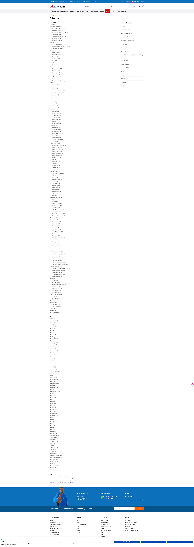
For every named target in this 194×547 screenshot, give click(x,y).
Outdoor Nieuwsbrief (106, 530)
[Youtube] (131, 497)
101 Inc (52, 318)
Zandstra (53, 469)
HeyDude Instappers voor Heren (61, 46)
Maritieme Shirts (57, 147)
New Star (53, 413)
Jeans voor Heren (57, 139)
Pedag (52, 417)
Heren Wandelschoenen (59, 30)
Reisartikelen (56, 230)
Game (53, 365)
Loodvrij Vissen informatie (59, 262)
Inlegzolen (55, 87)
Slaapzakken (56, 221)
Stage (122, 71)
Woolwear (54, 465)
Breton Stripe (56, 157)
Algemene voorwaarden (127, 33)
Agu (52, 324)
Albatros (53, 326)
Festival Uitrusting (57, 232)
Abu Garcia (54, 320)
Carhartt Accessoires (58, 213)
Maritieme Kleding (56, 143)
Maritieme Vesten (57, 151)
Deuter (53, 355)
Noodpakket (55, 248)
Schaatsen (55, 64)
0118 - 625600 (130, 528)
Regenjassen (56, 119)
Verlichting (54, 240)
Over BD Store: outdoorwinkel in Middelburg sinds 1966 (132, 56)
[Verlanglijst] (139, 6)
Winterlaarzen (56, 52)
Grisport (55, 103)
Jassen (54, 109)
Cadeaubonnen (56, 306)
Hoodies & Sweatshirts (58, 179)
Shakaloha (54, 437)
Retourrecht (124, 44)
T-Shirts (55, 163)
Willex (52, 463)
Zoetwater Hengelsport (59, 256)
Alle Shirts (56, 161)
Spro (52, 443)
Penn (52, 419)
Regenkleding (55, 183)
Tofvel (54, 62)
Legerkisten (56, 74)
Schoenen (53, 11)
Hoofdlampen (56, 244)
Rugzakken (56, 225)
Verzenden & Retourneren (127, 40)
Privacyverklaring (125, 51)
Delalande (54, 351)
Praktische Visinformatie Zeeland (61, 268)
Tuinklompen (56, 72)
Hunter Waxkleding (81, 524)
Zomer (53, 42)
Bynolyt (53, 341)
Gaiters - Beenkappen (58, 91)
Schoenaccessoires (57, 83)
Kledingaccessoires (57, 197)
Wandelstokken (57, 40)
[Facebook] (125, 497)
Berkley (53, 332)
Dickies (53, 357)
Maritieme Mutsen (57, 153)
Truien (55, 175)
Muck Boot (56, 58)
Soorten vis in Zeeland (58, 272)
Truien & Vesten (56, 171)
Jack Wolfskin (55, 391)
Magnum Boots (57, 288)
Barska (53, 328)
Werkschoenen (56, 66)
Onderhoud (56, 85)
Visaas (54, 258)
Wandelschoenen (56, 26)
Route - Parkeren (125, 64)
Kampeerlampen (57, 246)
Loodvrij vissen (57, 260)
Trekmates (54, 451)
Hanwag (55, 101)
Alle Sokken (56, 207)
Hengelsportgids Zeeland (59, 270)
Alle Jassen (56, 111)
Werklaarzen (56, 70)
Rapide (53, 431)
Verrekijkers (56, 236)
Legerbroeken (56, 135)
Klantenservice (126, 1)
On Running (56, 105)
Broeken (54, 125)
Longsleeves (56, 165)
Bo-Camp (53, 337)
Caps (54, 199)
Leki (52, 395)
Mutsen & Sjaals (57, 203)
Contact (123, 26)
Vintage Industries (56, 455)
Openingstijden (124, 60)
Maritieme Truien (57, 149)
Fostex (53, 363)
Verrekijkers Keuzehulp (58, 238)
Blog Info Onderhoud (58, 93)
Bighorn (53, 334)
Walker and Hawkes (56, 457)
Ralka (52, 429)
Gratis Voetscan (57, 34)
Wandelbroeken (57, 129)
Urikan (53, 453)
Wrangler (53, 467)
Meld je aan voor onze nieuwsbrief (134, 500)
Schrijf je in (139, 508)
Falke (52, 361)
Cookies (123, 85)
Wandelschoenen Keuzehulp (60, 32)
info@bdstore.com (133, 530)
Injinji (52, 389)
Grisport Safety (55, 371)
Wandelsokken (57, 38)
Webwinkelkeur (140, 1)
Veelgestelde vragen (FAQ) (56, 522)
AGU (54, 193)
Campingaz (54, 342)
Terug (52, 15)
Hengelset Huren (57, 276)
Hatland (53, 375)
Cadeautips (55, 304)
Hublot (53, 385)
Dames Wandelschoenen (59, 28)
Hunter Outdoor (57, 123)
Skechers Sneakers (58, 48)
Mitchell (53, 407)
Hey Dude (53, 377)
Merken (113, 11)
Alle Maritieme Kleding (59, 145)
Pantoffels (55, 56)
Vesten (55, 177)
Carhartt (55, 169)
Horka (54, 60)
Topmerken (55, 95)
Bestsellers (94, 11)
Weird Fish (54, 461)
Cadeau (102, 11)
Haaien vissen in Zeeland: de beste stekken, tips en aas (64, 478)
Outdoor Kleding (62, 11)
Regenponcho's (57, 191)
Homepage (123, 82)
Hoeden (55, 201)
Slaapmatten (56, 223)
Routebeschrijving (105, 524)
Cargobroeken (57, 131)
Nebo (53, 411)
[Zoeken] (111, 6)
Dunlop (53, 359)
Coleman (53, 347)
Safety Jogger (57, 77)
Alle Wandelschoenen (59, 36)
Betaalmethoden (125, 37)
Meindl (55, 99)
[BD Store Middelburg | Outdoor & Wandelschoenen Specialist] (57, 6)
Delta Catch (54, 353)
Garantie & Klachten (125, 47)
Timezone (55, 141)
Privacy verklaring (54, 534)
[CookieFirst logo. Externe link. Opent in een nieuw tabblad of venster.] (1, 539)
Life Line (53, 397)
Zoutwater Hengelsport (59, 254)
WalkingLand (54, 459)
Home (56, 15)
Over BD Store (121, 11)
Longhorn (53, 399)
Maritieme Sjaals (57, 155)
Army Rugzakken (57, 298)
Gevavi (53, 367)
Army (87, 11)
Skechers (54, 441)
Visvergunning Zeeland (58, 274)
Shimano (53, 439)
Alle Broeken (56, 127)
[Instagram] (128, 497)
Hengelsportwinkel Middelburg (59, 264)
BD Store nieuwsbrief (126, 75)
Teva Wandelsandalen (59, 44)
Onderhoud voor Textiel (59, 215)
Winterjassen (56, 115)
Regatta (55, 121)
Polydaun (53, 421)
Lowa (54, 97)
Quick (52, 425)
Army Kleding (55, 280)
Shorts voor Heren (58, 133)
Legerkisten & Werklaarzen (59, 284)
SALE (107, 11)
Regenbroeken (56, 137)
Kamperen (72, 11)
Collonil (53, 349)
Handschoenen (57, 205)
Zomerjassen (56, 113)
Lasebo (53, 393)
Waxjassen (56, 117)
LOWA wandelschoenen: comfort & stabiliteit (61, 484)
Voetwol (55, 89)
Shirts (53, 159)
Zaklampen (56, 242)
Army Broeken (56, 282)
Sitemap (123, 78)
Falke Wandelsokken (58, 209)
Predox (53, 423)
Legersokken (56, 211)
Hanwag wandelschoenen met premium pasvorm (62, 482)
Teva (52, 445)
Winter (53, 50)
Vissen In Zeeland (56, 266)
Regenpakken (56, 185)
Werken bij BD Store (126, 67)
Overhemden (56, 167)
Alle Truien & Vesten (58, 173)
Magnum (55, 78)
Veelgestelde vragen (126, 29)
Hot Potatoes (54, 383)
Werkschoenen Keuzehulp (59, 81)
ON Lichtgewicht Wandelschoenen (59, 476)
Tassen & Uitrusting (57, 294)
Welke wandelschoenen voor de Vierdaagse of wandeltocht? (65, 480)
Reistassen (55, 227)
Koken (54, 234)
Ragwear (53, 427)
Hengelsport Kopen (57, 252)
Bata (52, 330)
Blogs (102, 534)
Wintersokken (56, 54)
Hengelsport (80, 11)
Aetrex (53, 322)
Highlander (54, 379)
